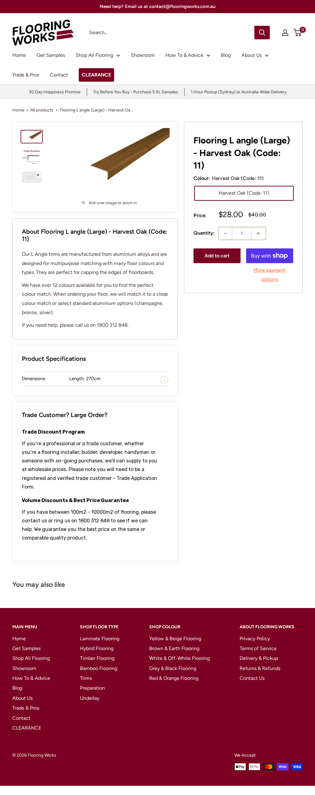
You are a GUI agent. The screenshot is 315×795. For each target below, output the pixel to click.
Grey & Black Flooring (172, 668)
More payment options (269, 274)
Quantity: (204, 233)
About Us (251, 55)
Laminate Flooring (99, 638)
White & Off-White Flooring (179, 658)
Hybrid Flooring (97, 648)
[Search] (262, 32)
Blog (226, 55)
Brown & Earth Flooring (174, 648)
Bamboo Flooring (98, 668)
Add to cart (217, 256)
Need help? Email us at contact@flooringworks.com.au (157, 6)
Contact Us (252, 678)
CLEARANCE (96, 75)
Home (19, 55)
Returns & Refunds (260, 668)
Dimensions (33, 378)
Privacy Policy (255, 638)
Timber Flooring (97, 658)
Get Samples (51, 55)
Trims (86, 678)
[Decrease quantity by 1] (225, 233)
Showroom (143, 55)
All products (42, 110)
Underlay (89, 698)
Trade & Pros (25, 75)
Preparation (92, 688)
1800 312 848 (94, 521)
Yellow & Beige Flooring (175, 638)
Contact (59, 75)
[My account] (285, 32)
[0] (297, 32)
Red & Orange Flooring (173, 678)
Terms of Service (258, 648)
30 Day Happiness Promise (55, 92)
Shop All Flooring (94, 55)
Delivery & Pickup (259, 658)
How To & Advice (184, 55)
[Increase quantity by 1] (258, 233)
